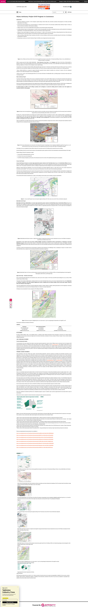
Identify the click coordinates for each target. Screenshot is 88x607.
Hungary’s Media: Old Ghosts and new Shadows (69, 1)
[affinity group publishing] (11, 305)
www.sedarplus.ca (50, 360)
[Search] (63, 12)
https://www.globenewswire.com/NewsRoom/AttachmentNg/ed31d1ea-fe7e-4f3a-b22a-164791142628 (34, 439)
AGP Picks (3, 1)
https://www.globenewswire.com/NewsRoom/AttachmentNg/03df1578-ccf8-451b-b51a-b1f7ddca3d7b (34, 435)
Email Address (5, 598)
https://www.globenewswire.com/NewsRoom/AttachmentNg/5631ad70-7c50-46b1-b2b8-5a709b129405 (35, 443)
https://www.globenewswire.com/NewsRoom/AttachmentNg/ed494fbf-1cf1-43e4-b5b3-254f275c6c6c (34, 447)
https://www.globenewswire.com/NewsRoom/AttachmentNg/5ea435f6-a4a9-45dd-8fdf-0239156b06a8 (34, 433)
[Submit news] (11, 300)
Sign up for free (9, 602)
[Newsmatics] (11, 307)
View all (85, 1)
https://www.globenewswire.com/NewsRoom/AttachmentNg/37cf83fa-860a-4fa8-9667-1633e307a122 (34, 441)
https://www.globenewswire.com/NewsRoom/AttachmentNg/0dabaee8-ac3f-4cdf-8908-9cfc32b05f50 (34, 445)
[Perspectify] (11, 302)
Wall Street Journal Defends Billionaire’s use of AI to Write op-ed (42, 1)
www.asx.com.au (55, 344)
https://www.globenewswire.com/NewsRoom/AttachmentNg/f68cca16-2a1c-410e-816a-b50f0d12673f (34, 437)
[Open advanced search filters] (66, 12)
